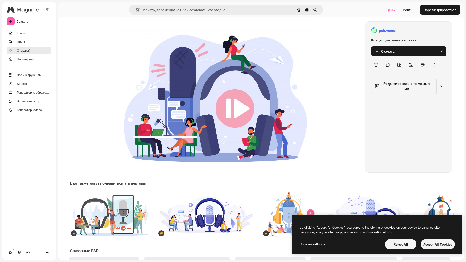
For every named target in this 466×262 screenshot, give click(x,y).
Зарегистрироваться (440, 9)
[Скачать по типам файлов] (441, 51)
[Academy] (19, 252)
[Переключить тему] (28, 252)
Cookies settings (312, 244)
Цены (391, 9)
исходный (149, 30)
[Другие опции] (434, 65)
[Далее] (453, 214)
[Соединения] (11, 252)
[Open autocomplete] (135, 10)
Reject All (400, 244)
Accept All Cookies (437, 244)
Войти (407, 9)
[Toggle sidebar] (47, 10)
